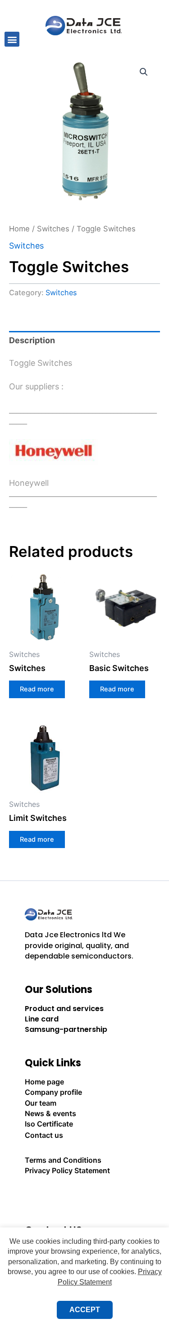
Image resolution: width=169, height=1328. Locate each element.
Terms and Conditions (63, 1160)
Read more (37, 689)
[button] (12, 39)
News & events (50, 1113)
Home (19, 228)
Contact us (44, 1135)
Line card (42, 1019)
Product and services (64, 1008)
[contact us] (85, 1195)
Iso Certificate (49, 1123)
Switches (53, 228)
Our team (40, 1102)
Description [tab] (32, 340)
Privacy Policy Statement (67, 1170)
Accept (84, 1310)
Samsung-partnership (66, 1029)
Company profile (53, 1092)
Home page (44, 1081)
